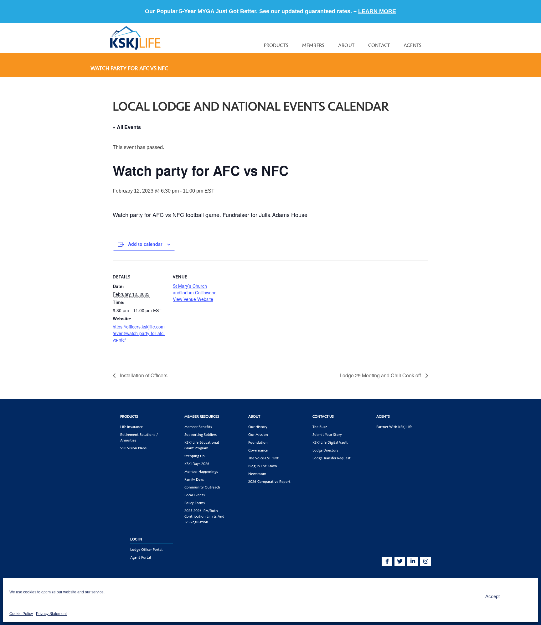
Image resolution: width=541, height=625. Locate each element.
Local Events (194, 495)
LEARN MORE (377, 11)
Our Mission (258, 434)
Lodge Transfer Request (331, 458)
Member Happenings (201, 471)
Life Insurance (131, 427)
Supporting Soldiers (200, 434)
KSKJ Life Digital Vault (330, 442)
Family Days (194, 479)
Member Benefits (198, 427)
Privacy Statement (51, 614)
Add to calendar (145, 244)
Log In (136, 539)
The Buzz (319, 427)
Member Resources (201, 416)
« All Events (127, 127)
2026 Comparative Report (269, 481)
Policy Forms (194, 503)
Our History (257, 427)
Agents (412, 45)
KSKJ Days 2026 (196, 464)
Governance (258, 450)
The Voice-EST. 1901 (263, 458)
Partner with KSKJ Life (394, 427)
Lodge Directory (325, 450)
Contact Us (323, 416)
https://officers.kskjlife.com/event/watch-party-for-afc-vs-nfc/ (139, 333)
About (346, 45)
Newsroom (257, 474)
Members (313, 45)
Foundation (258, 442)
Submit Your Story (327, 434)
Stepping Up (194, 456)
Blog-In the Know (262, 466)
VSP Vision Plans (133, 448)
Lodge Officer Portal (146, 549)
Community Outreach (202, 487)
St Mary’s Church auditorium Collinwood (195, 289)
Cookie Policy (21, 614)
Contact (379, 45)
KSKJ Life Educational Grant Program (201, 445)
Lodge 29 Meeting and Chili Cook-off (381, 375)
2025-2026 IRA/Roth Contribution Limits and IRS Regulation (204, 516)
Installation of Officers (143, 375)
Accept (492, 596)
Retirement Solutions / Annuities (139, 437)
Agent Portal (140, 557)
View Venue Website (193, 299)
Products (276, 45)
